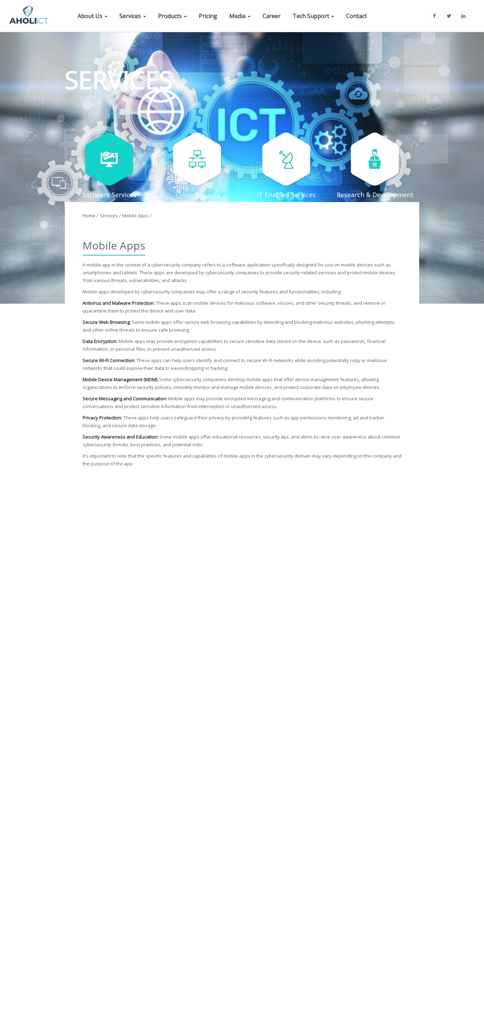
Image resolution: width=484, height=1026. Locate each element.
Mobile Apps (137, 215)
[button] (92, 15)
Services (110, 215)
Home (90, 215)
